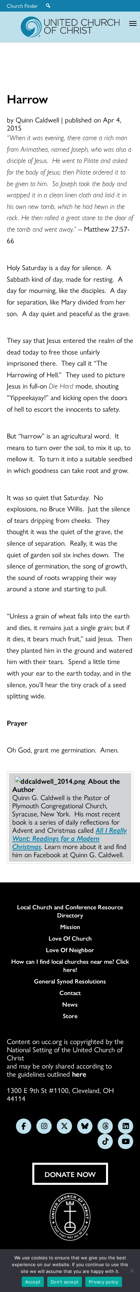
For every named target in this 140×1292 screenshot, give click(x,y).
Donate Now (70, 1174)
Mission (70, 927)
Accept (33, 1282)
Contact (70, 993)
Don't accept (64, 1282)
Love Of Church (70, 938)
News (70, 1004)
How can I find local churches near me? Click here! (70, 965)
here (79, 1074)
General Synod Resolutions (70, 981)
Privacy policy (104, 1282)
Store (70, 1016)
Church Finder (22, 6)
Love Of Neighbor (70, 950)
